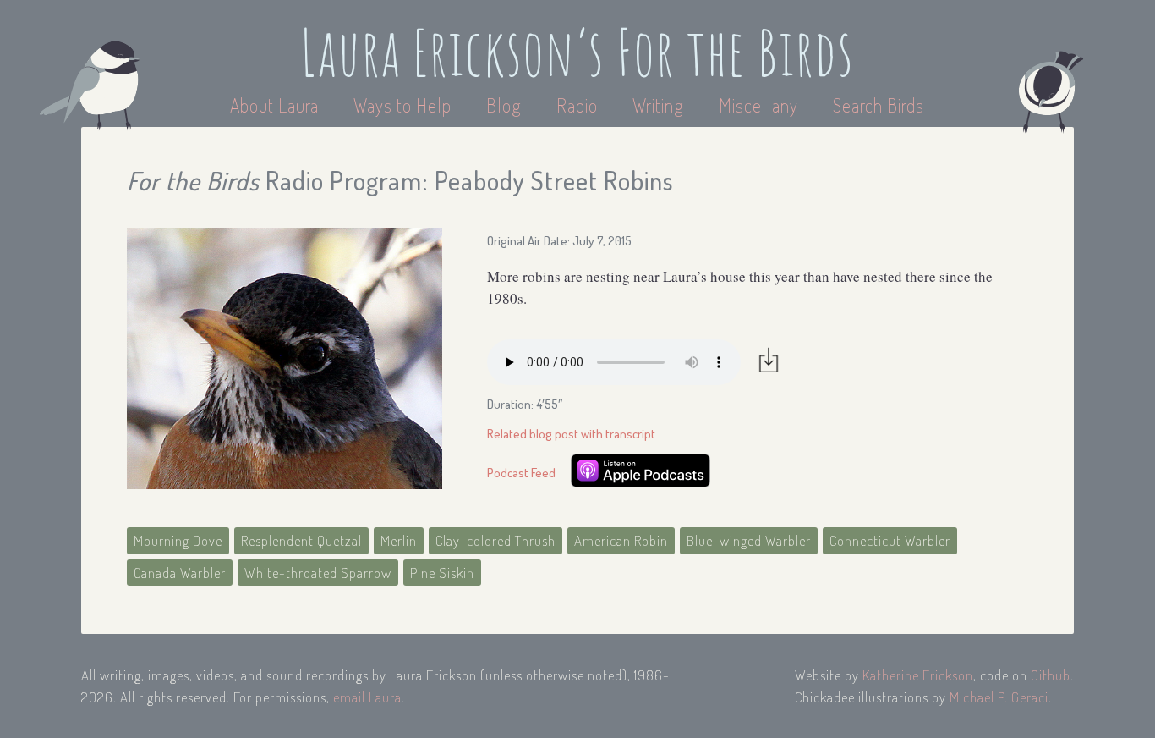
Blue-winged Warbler (749, 540)
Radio (579, 105)
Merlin (398, 540)
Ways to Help (404, 105)
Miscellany (758, 105)
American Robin (621, 540)
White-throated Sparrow (317, 572)
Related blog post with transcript (571, 434)
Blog (504, 105)
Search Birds (878, 105)
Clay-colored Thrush (495, 540)
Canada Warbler (180, 572)
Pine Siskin (442, 572)
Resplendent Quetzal (301, 540)
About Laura (276, 105)
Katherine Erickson (917, 675)
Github (1050, 675)
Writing (658, 105)
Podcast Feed (521, 473)
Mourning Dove (178, 540)
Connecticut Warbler (889, 540)
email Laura (367, 697)
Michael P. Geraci (999, 697)
